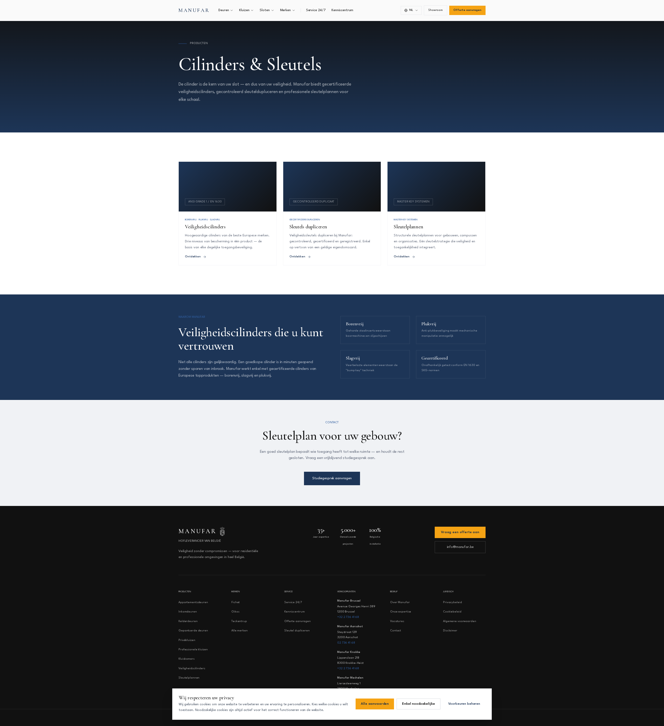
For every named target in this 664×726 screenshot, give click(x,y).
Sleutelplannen (188, 677)
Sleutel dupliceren (297, 630)
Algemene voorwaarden (459, 621)
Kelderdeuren (188, 621)
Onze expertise (400, 611)
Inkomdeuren (187, 611)
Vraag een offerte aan (460, 532)
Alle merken (239, 630)
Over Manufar (400, 602)
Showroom (435, 10)
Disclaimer (450, 630)
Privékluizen (186, 640)
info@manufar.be (460, 547)
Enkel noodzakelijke (418, 704)
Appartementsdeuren (193, 602)
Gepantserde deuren (193, 630)
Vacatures (397, 621)
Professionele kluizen (193, 649)
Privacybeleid (452, 602)
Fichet (235, 602)
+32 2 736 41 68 (348, 617)
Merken (285, 10)
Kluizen (244, 10)
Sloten (264, 10)
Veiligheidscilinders (191, 668)
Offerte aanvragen (467, 10)
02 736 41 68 (346, 643)
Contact (395, 630)
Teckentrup (239, 621)
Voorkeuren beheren (464, 704)
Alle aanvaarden (375, 704)
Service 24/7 (316, 10)
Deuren (223, 10)
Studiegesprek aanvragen (332, 478)
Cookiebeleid (452, 611)
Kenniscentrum (342, 10)
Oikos (235, 611)
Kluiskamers (186, 659)
